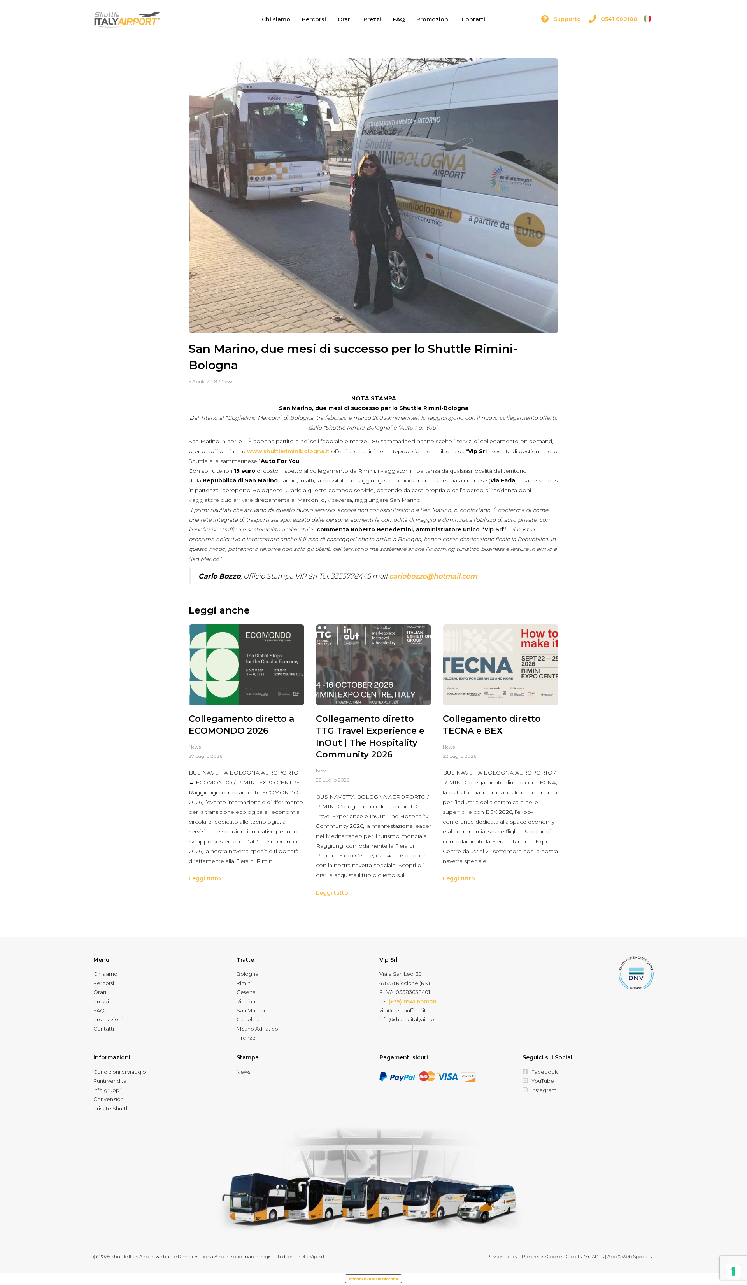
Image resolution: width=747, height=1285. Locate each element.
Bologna (247, 974)
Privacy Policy (502, 1256)
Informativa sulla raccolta (373, 1278)
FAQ (399, 19)
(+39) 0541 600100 (412, 1001)
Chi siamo (276, 19)
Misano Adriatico (257, 1029)
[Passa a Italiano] (647, 19)
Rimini (244, 983)
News (227, 381)
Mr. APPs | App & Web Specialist (619, 1256)
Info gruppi (107, 1090)
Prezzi (372, 19)
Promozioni (433, 19)
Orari (345, 19)
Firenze (246, 1037)
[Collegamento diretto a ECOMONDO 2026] (246, 664)
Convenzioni (109, 1099)
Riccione (248, 1001)
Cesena (246, 992)
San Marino (251, 1010)
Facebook (544, 1072)
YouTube (542, 1081)
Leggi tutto (205, 878)
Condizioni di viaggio (119, 1072)
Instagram (543, 1090)
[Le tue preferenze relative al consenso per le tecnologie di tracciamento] (733, 1271)
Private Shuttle (112, 1108)
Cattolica (248, 1019)
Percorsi (314, 19)
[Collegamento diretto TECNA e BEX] (500, 664)
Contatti (473, 19)
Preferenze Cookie (542, 1256)
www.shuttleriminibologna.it (288, 451)
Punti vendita (109, 1081)
